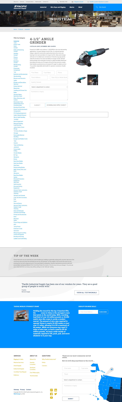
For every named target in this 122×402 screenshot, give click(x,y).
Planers (16, 57)
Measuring (16, 88)
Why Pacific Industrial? (49, 359)
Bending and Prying (19, 236)
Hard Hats (16, 182)
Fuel (15, 199)
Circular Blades (17, 153)
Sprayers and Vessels (19, 195)
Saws (15, 46)
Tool (15, 72)
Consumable (17, 149)
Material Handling (18, 123)
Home (15, 29)
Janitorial (16, 147)
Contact (28, 389)
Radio (15, 92)
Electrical (16, 218)
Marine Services (19, 362)
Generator (16, 230)
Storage (16, 133)
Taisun (38, 313)
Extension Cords (18, 228)
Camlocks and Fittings (19, 212)
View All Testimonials (87, 292)
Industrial (43, 7)
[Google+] (52, 390)
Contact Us (45, 1)
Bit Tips (16, 155)
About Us (16, 1)
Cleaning (16, 193)
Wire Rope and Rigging (58, 7)
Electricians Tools (18, 102)
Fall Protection (17, 184)
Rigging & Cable (18, 359)
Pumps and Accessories (20, 214)
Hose (15, 216)
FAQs (43, 362)
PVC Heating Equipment (20, 113)
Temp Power (17, 226)
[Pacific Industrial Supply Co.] (20, 7)
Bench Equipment (18, 121)
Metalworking (17, 64)
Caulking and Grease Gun (20, 90)
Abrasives (16, 157)
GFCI (15, 224)
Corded (16, 47)
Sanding (16, 53)
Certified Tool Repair (20, 372)
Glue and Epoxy (18, 203)
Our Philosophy (35, 372)
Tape (15, 141)
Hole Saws (16, 165)
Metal (80, 7)
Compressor (17, 70)
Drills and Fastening (19, 50)
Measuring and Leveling (20, 232)
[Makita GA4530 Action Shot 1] (92, 80)
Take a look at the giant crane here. (44, 340)
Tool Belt (16, 119)
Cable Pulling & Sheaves (20, 115)
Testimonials (38, 1)
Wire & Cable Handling (19, 117)
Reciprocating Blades (19, 167)
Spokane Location (103, 1)
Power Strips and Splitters (20, 222)
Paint (15, 201)
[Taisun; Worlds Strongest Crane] (21, 315)
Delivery (16, 375)
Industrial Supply (19, 368)
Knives (15, 159)
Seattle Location (94, 1)
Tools (15, 42)
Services (22, 1)
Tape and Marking (18, 145)
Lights (15, 80)
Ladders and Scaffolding (20, 238)
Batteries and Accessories (20, 74)
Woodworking (17, 76)
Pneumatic (16, 68)
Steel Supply (17, 365)
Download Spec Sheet (56, 105)
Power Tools (17, 44)
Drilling (15, 151)
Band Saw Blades (18, 161)
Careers (44, 365)
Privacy (22, 389)
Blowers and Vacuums (19, 78)
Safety (15, 177)
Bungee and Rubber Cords (20, 138)
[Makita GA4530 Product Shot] (81, 80)
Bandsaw (16, 61)
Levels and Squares (19, 234)
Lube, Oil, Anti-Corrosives (20, 197)
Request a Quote (78, 1)
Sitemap (16, 389)
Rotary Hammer (18, 86)
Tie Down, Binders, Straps (20, 131)
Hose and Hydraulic (19, 210)
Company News (29, 1)
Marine (72, 7)
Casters (16, 143)
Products (20, 29)
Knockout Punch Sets (19, 107)
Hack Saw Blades (18, 163)
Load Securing (17, 125)
